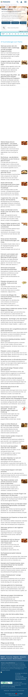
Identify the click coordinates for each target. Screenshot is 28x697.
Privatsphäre (20, 690)
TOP (3, 34)
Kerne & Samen (6, 22)
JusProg (13, 686)
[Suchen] (4, 27)
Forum (3, 657)
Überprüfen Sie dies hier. (20, 679)
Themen (7, 5)
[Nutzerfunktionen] (21, 2)
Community (9, 657)
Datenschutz (13, 690)
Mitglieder (16, 657)
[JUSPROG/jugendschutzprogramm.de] (6, 683)
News (2, 5)
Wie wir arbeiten (17, 659)
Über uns (3, 658)
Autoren (9, 659)
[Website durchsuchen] (17, 2)
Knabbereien (15, 22)
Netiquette (23, 657)
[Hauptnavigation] (25, 2)
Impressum (6, 690)
